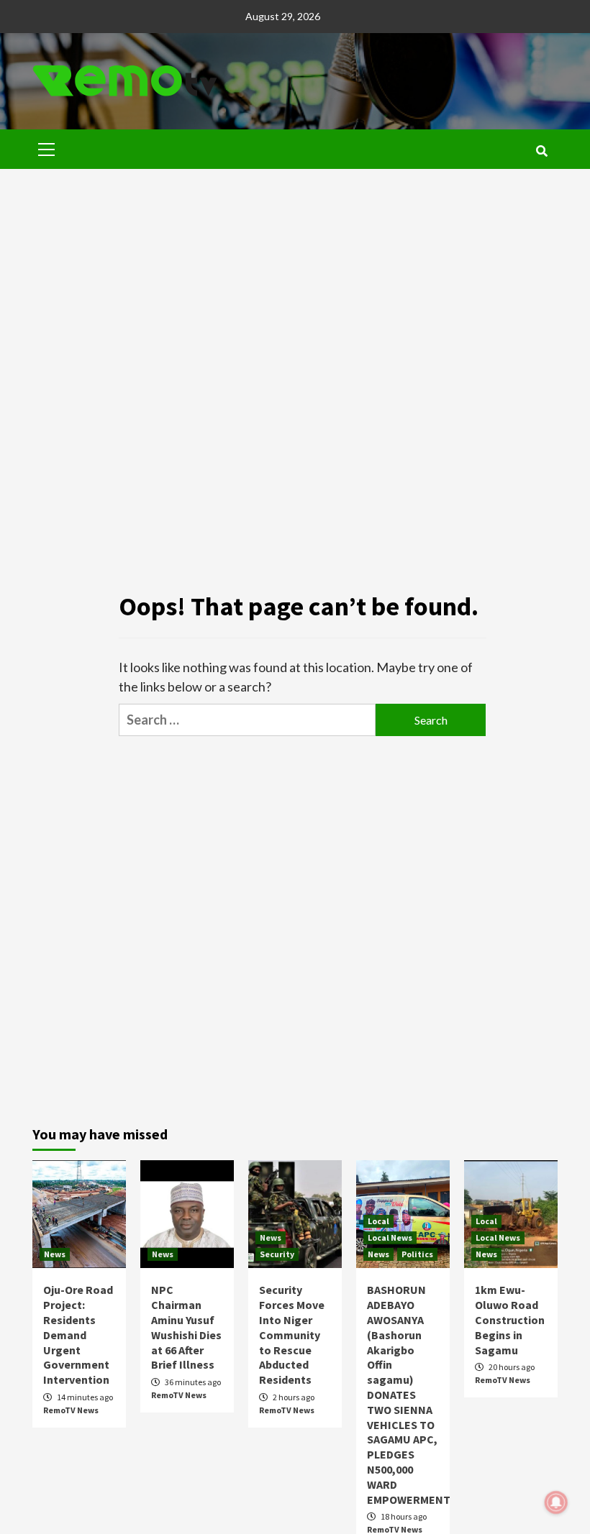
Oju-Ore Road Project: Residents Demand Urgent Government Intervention (78, 1334)
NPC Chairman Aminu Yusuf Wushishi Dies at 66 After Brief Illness (186, 1327)
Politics (417, 1254)
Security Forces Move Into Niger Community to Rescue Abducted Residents (291, 1334)
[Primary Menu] (46, 147)
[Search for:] (247, 720)
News (54, 1254)
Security (277, 1254)
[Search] (541, 151)
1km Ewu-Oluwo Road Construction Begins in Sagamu (510, 1319)
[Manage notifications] (556, 1502)
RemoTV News (71, 1410)
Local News (390, 1237)
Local (378, 1221)
